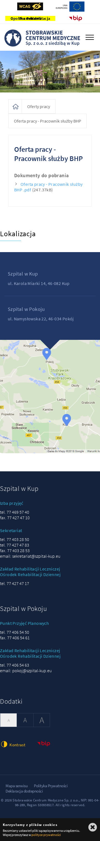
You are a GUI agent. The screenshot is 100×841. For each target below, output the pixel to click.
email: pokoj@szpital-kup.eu (26, 670)
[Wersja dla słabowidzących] (30, 6)
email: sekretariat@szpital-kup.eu (30, 556)
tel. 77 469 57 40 (14, 512)
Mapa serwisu (17, 785)
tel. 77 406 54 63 (14, 665)
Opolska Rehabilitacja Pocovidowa (30, 18)
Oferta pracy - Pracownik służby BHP (47, 121)
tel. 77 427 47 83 (14, 545)
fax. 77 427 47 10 (15, 517)
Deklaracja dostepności (24, 791)
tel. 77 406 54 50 (14, 632)
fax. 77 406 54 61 (15, 637)
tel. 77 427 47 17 (14, 583)
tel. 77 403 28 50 (14, 539)
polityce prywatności (46, 835)
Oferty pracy (38, 106)
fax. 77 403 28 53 (15, 550)
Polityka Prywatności (51, 785)
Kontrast (17, 744)
